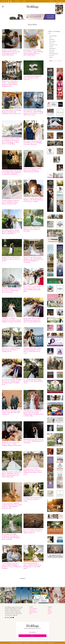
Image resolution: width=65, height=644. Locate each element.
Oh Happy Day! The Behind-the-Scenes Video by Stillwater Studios (33, 499)
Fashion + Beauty (52, 41)
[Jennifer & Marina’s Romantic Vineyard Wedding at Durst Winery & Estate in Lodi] (12, 198)
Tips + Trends (51, 55)
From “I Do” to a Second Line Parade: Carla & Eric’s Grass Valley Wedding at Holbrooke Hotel (32, 288)
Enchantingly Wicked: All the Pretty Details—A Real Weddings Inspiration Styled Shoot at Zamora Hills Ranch (33, 52)
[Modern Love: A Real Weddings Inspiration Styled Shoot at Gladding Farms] (12, 346)
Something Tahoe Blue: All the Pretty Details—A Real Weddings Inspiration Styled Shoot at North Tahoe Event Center (33, 112)
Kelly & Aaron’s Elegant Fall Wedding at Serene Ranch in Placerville (32, 229)
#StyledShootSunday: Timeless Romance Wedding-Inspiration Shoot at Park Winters (11, 231)
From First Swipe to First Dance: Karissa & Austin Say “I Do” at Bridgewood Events (33, 530)
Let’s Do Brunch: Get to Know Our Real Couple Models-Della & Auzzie (33, 381)
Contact (49, 613)
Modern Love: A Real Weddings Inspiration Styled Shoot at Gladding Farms (11, 349)
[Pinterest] (3, 1)
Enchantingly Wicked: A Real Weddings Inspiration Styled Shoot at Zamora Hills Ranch (32, 320)
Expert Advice (51, 39)
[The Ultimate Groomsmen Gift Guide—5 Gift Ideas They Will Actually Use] (12, 409)
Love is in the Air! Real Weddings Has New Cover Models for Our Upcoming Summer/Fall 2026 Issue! (12, 382)
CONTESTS (51, 1)
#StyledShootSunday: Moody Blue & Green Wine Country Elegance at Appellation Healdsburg (12, 172)
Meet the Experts (52, 48)
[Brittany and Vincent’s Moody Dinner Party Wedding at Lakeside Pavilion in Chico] (33, 166)
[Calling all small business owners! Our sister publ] (40, 595)
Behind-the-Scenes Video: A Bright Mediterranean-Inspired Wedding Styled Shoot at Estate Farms (33, 471)
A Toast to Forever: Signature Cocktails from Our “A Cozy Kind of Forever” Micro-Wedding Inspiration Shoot (12, 505)
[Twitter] (9, 1)
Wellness (51, 57)
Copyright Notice (43, 642)
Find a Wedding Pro (33, 608)
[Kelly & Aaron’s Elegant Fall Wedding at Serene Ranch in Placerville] (33, 226)
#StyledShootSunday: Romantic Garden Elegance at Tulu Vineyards (33, 77)
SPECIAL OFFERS (59, 1)
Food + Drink (51, 43)
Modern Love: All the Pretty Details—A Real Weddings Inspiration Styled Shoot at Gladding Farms (10, 83)
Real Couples (51, 50)
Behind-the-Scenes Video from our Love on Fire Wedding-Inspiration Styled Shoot (33, 440)
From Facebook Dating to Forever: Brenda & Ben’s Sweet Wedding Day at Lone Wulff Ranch (32, 565)
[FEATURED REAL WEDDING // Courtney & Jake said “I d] (24, 595)
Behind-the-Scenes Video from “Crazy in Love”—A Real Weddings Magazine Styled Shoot (11, 443)
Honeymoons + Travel (53, 44)
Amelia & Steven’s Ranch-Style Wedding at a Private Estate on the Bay (11, 259)
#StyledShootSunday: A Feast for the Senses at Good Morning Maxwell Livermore (11, 290)
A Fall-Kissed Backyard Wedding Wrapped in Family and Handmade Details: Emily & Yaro (11, 111)
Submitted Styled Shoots (53, 53)
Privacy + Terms (35, 642)
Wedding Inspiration (33, 612)
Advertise (49, 610)
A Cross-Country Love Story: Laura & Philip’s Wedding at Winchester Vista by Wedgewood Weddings (11, 565)
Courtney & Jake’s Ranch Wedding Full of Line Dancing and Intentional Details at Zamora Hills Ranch (11, 52)
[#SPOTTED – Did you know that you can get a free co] (8, 595)
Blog (30, 613)
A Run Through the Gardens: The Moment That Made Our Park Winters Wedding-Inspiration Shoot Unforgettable (12, 474)
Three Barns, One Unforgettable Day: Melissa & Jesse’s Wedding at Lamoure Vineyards (33, 142)
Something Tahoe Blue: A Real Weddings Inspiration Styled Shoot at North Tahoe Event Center (32, 350)
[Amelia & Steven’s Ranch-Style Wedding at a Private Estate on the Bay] (12, 255)
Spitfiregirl (52, 642)
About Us (49, 608)
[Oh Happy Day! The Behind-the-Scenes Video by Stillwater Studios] (33, 496)
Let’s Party (51, 46)
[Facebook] (5, 1)
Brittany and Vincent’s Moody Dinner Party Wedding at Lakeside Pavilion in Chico (32, 170)
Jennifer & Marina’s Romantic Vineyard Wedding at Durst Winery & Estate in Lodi (10, 202)
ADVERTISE (17, 1)
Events (50, 37)
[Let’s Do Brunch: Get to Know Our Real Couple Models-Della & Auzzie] (33, 377)
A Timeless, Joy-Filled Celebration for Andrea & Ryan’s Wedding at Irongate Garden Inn (11, 320)
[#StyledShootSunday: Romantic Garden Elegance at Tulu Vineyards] (33, 74)
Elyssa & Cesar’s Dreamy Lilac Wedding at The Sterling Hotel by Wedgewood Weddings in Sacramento (33, 260)
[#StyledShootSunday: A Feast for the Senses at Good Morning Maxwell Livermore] (12, 287)
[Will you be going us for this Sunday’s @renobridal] (57, 595)
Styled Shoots (51, 51)
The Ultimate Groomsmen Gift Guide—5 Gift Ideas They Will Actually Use (11, 412)
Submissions (50, 612)
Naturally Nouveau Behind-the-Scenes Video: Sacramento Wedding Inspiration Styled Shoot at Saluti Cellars (33, 413)
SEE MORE (22, 578)
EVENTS (24, 1)
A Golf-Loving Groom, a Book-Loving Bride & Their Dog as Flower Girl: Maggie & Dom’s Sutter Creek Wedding (11, 141)
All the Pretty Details (53, 35)
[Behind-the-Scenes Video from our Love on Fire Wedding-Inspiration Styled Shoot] (33, 437)
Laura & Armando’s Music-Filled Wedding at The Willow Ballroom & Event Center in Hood (33, 199)
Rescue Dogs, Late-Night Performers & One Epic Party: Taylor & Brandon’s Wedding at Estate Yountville (11, 536)
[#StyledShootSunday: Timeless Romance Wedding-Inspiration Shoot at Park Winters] (12, 228)
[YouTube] (11, 1)
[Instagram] (7, 1)
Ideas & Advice (32, 610)
